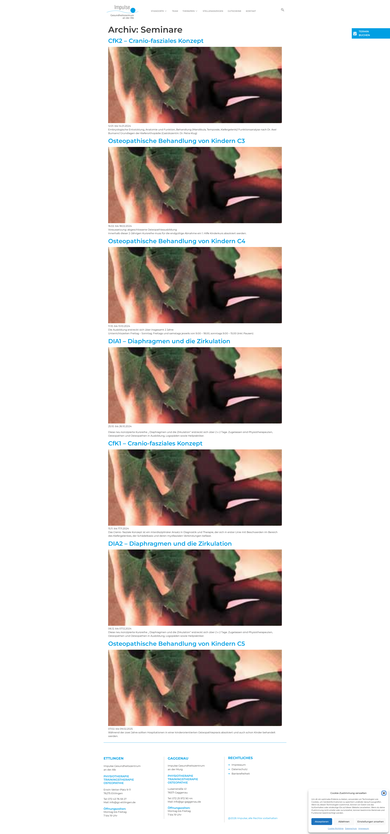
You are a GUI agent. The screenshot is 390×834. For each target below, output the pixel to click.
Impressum (363, 828)
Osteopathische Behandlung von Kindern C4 (176, 241)
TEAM (175, 11)
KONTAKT (251, 11)
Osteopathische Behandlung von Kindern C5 (176, 643)
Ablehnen (343, 821)
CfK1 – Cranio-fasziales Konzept (155, 443)
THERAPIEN (189, 11)
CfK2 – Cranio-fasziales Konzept (156, 40)
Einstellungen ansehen (370, 821)
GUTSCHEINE (234, 11)
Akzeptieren (322, 821)
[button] (383, 793)
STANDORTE (157, 11)
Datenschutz (351, 828)
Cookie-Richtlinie (336, 828)
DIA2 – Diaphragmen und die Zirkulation (170, 543)
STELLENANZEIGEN (213, 11)
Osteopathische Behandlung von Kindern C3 (176, 140)
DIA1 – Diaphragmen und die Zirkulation (169, 341)
